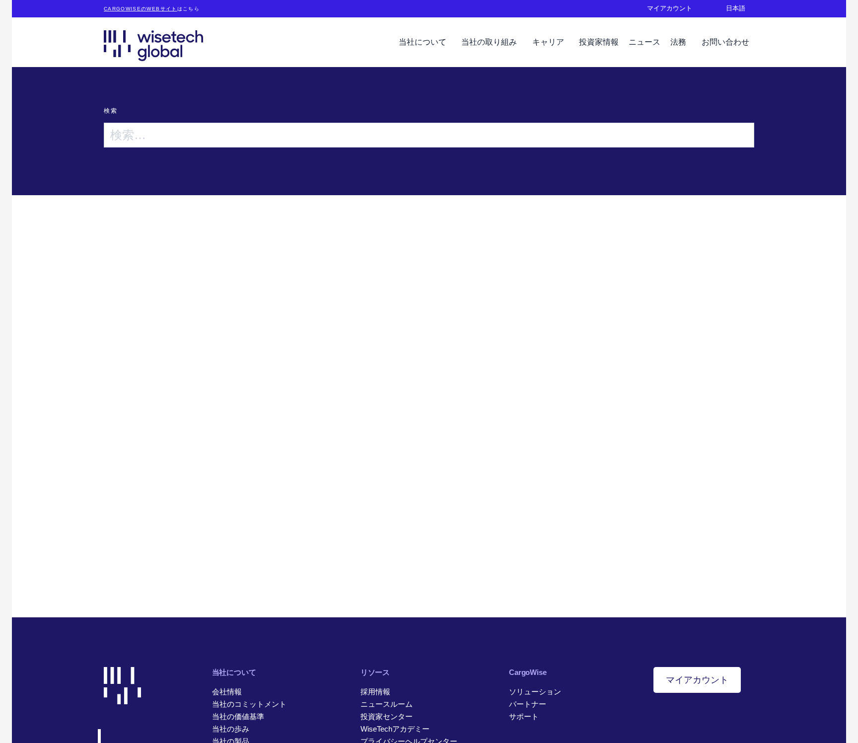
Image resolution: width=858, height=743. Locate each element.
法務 (679, 42)
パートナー (527, 704)
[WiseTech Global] (153, 45)
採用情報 (375, 691)
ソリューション (535, 691)
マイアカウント (697, 680)
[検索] (742, 135)
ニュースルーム (386, 704)
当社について (423, 42)
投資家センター (386, 716)
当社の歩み (230, 729)
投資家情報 (599, 42)
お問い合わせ (725, 42)
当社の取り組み (490, 42)
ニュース (644, 42)
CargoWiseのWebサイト (140, 8)
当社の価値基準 (238, 716)
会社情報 (227, 691)
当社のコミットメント (249, 704)
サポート (524, 716)
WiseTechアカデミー (394, 729)
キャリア (549, 42)
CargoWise (528, 672)
